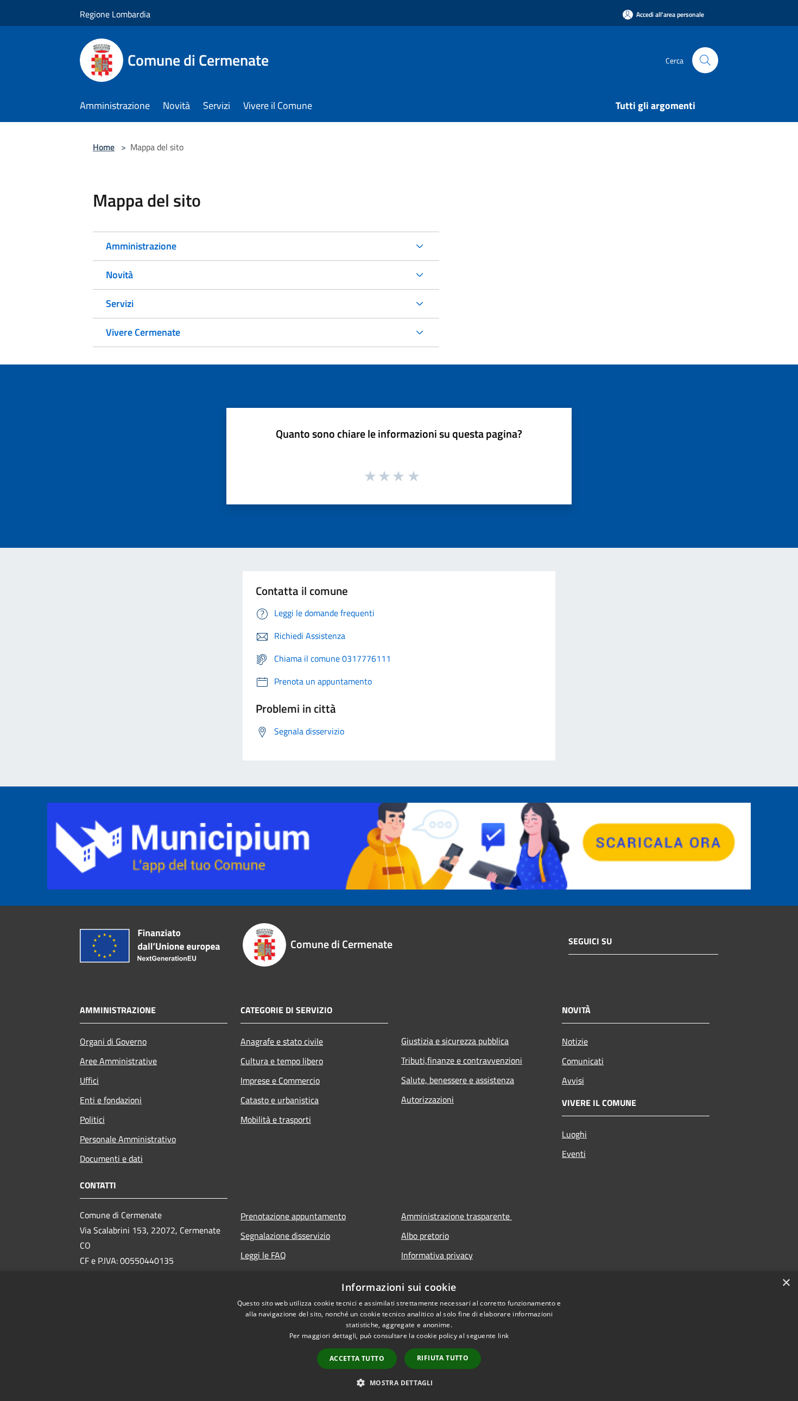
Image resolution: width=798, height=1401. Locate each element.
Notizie (575, 1041)
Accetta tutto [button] (357, 1358)
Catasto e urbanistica (279, 1099)
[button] (399, 1382)
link (503, 1335)
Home (104, 146)
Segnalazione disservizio (285, 1235)
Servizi (120, 303)
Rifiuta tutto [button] (442, 1357)
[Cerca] (705, 60)
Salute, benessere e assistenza (457, 1079)
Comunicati (583, 1060)
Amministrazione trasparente (456, 1216)
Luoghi (574, 1134)
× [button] (786, 1283)
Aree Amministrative (118, 1060)
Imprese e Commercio (280, 1080)
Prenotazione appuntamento (293, 1216)
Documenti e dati (111, 1158)
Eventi (574, 1153)
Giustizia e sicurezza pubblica (455, 1040)
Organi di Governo (113, 1041)
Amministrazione (141, 246)
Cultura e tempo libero (281, 1060)
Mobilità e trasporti (275, 1119)
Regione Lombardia (115, 14)
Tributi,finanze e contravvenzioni (461, 1060)
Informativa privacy (437, 1255)
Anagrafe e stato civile (281, 1041)
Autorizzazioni (427, 1099)
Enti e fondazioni (111, 1099)
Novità (119, 274)
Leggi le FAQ (263, 1255)
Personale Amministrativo (128, 1139)
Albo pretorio (425, 1235)
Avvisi (573, 1080)
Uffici (89, 1080)
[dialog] (399, 1336)
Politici (92, 1119)
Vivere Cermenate (143, 332)
